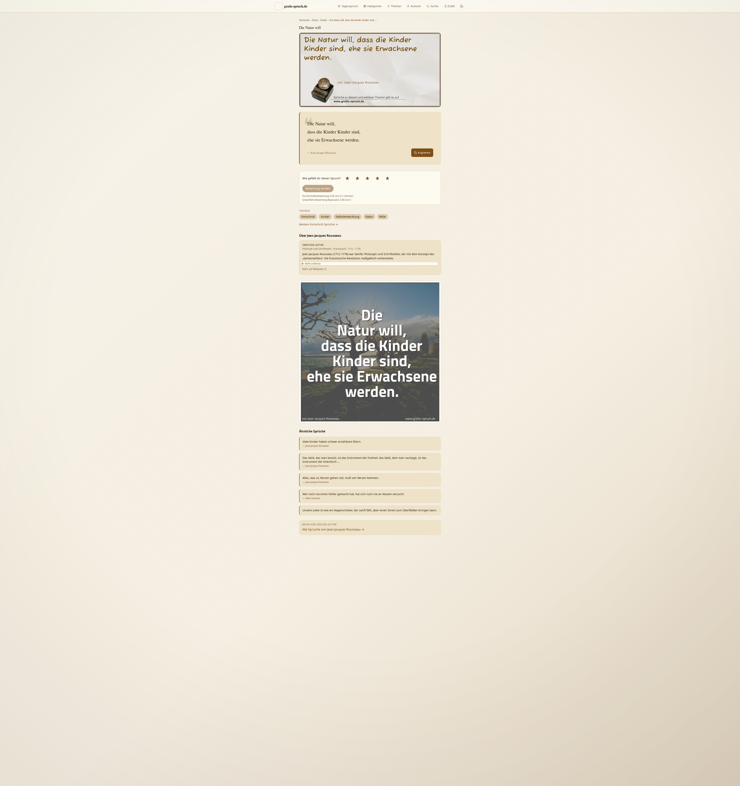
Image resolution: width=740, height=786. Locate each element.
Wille (382, 216)
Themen (396, 6)
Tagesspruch (349, 6)
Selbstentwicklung (347, 216)
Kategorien (374, 6)
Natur (369, 216)
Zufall (451, 6)
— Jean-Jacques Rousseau (321, 152)
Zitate (315, 20)
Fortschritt (308, 216)
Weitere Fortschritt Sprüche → (318, 224)
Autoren (416, 6)
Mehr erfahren (313, 263)
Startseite (304, 20)
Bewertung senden (318, 188)
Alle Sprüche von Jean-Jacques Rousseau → (333, 529)
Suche (434, 6)
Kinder (323, 20)
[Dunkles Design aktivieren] (462, 6)
